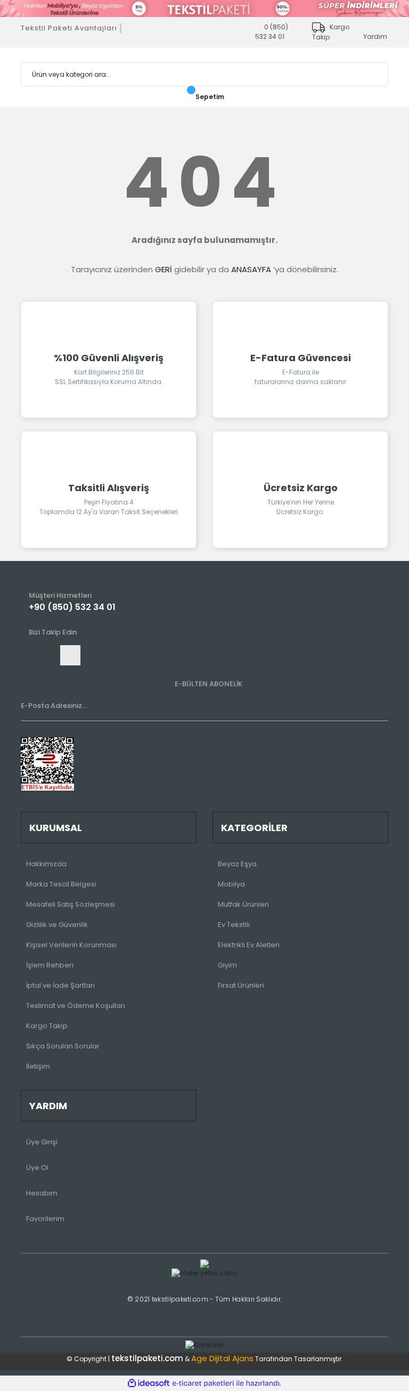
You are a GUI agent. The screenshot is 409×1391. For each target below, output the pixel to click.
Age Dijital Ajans (222, 1358)
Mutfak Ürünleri (243, 904)
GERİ (163, 269)
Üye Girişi (42, 1142)
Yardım (375, 36)
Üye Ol (37, 1167)
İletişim (38, 1066)
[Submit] (377, 710)
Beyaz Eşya (237, 864)
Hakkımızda (46, 864)
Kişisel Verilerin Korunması (71, 945)
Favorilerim (45, 1219)
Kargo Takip (47, 1026)
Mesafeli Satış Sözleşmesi (70, 904)
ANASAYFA (251, 269)
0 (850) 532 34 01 (271, 31)
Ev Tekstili (234, 925)
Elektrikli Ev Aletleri (249, 945)
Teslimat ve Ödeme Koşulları (75, 1005)
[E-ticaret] (203, 1383)
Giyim (227, 965)
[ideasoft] (148, 1383)
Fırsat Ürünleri (241, 985)
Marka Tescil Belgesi (61, 884)
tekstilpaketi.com (147, 1358)
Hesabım (42, 1193)
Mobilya (231, 884)
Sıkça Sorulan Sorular (63, 1046)
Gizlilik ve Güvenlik (57, 925)
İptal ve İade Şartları (60, 985)
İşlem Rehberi (49, 965)
